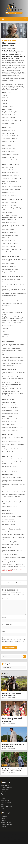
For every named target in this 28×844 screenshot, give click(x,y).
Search (24, 656)
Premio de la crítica (6, 802)
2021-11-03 (5, 48)
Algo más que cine (18, 837)
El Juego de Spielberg (6, 787)
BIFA (18, 569)
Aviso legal (4, 816)
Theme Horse (16, 839)
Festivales (3, 796)
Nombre (4, 617)
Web (3, 631)
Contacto (3, 820)
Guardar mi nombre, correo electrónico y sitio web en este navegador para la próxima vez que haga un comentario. (14, 641)
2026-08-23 (5, 723)
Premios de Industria (6, 806)
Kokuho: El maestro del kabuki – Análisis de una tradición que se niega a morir (12, 719)
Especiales (4, 794)
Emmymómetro (5, 789)
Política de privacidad (6, 824)
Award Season (8, 569)
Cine (20, 569)
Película (10, 570)
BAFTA (14, 569)
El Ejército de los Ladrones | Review (15, 583)
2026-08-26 (5, 697)
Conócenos (4, 818)
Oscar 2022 (5, 570)
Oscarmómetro (5, 800)
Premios (13, 40)
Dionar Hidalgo (12, 48)
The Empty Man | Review (10, 578)
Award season (6, 40)
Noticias (5, 674)
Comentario (5, 599)
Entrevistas (4, 792)
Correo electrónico (7, 624)
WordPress (19, 841)
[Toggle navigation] (3, 19)
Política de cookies (6, 822)
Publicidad (3, 826)
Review (4, 689)
